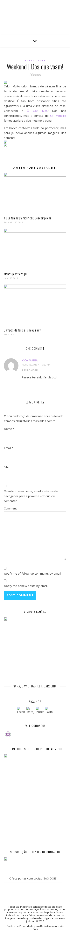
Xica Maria (30, 360)
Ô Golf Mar (37, 111)
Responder (30, 370)
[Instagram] (30, 711)
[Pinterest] (39, 711)
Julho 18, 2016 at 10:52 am (36, 364)
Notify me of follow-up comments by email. (32, 573)
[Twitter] (49, 711)
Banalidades (35, 60)
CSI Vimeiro (58, 116)
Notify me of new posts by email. (26, 586)
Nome (9, 429)
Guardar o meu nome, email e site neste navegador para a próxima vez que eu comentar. (31, 496)
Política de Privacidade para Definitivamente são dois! (35, 927)
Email (8, 448)
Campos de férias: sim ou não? (22, 330)
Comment (10, 508)
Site (6, 467)
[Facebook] (21, 711)
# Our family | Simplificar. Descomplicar (27, 218)
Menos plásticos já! (15, 274)
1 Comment (35, 74)
